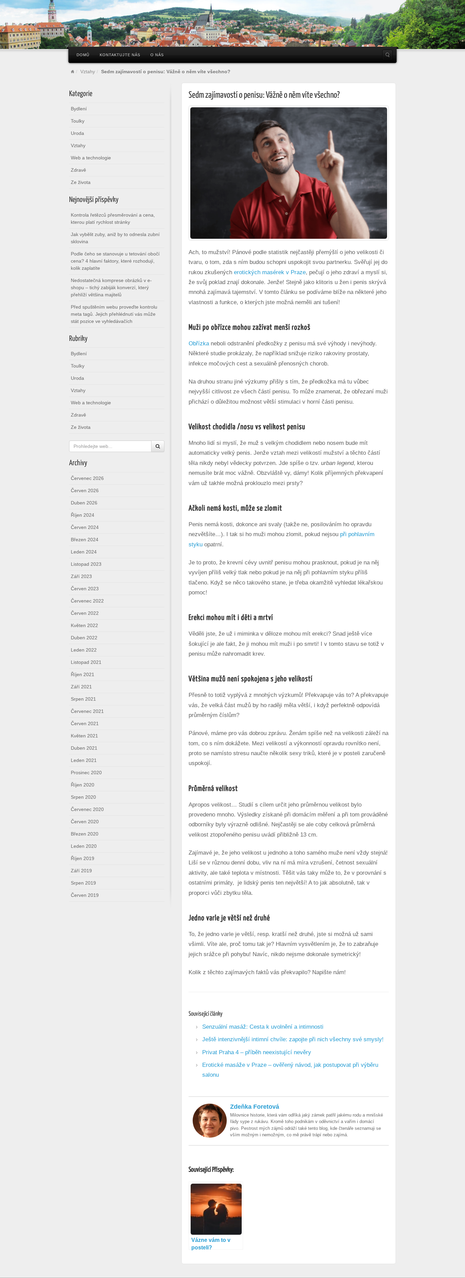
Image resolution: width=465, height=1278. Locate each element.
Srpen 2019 (83, 883)
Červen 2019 (85, 895)
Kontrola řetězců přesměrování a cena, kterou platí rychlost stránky (113, 218)
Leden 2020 (84, 846)
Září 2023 (81, 576)
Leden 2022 (84, 650)
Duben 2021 (84, 748)
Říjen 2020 (82, 785)
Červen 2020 (85, 821)
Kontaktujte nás (120, 55)
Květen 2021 (84, 735)
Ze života (81, 182)
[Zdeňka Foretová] (210, 1120)
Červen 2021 (85, 723)
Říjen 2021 (82, 674)
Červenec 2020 (87, 809)
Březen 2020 (84, 834)
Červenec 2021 (87, 711)
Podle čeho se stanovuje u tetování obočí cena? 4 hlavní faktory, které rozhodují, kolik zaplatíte (115, 261)
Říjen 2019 (82, 858)
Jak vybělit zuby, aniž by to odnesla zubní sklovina (115, 238)
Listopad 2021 (86, 662)
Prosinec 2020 (86, 772)
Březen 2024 (84, 539)
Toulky (77, 121)
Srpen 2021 (83, 699)
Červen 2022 (85, 613)
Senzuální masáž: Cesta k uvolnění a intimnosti (262, 1027)
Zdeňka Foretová (254, 1106)
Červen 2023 (85, 588)
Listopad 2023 (86, 564)
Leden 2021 (84, 760)
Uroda (77, 133)
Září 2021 (81, 686)
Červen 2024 (85, 527)
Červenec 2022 (87, 601)
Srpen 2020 (83, 797)
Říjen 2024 (82, 515)
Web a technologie (91, 157)
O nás (157, 55)
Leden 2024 (84, 552)
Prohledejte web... (387, 55)
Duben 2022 (84, 637)
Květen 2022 (84, 625)
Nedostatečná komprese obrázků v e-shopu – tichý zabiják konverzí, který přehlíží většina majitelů (111, 287)
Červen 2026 (85, 490)
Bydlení (79, 108)
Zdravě (78, 170)
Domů (83, 55)
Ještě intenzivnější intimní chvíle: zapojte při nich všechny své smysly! (293, 1039)
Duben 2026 (84, 502)
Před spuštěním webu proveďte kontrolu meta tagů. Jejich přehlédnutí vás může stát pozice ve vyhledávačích (114, 314)
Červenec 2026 (87, 478)
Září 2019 (81, 870)
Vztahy (87, 71)
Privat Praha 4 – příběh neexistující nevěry (256, 1052)
